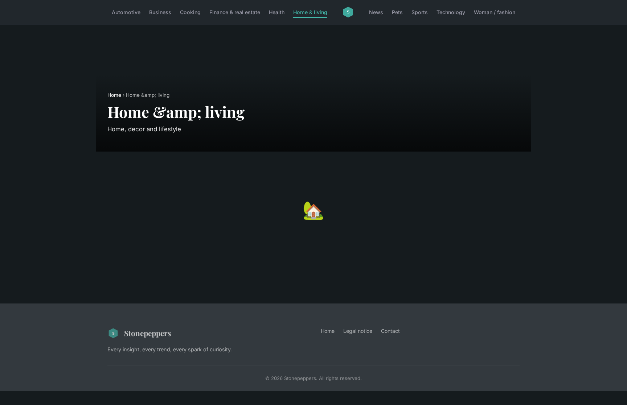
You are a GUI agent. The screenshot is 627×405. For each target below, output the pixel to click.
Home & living (310, 12)
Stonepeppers (147, 333)
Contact (390, 331)
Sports (419, 12)
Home (114, 95)
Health (276, 12)
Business (160, 12)
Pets (397, 12)
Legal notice (357, 331)
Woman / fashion (494, 12)
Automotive (126, 12)
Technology (451, 12)
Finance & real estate (234, 12)
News (376, 12)
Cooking (190, 12)
